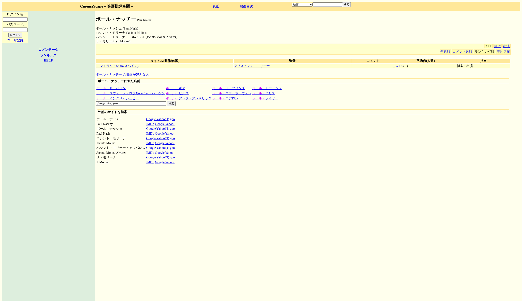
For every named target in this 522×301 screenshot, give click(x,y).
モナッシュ (267, 88)
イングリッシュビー (117, 98)
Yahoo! (170, 124)
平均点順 (503, 51)
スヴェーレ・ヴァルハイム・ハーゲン (130, 93)
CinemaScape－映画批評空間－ (107, 6)
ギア (175, 88)
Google (151, 119)
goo (172, 119)
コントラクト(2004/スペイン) (117, 66)
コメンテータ (48, 49)
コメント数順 (462, 51)
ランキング (48, 55)
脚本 (497, 46)
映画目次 (246, 6)
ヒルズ (177, 93)
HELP (48, 60)
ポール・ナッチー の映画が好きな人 (122, 74)
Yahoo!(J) (162, 119)
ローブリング (228, 88)
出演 (506, 46)
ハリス (263, 93)
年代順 (445, 51)
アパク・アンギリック (188, 98)
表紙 (215, 6)
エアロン (225, 98)
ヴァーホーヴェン (231, 93)
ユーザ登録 (15, 40)
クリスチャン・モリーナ (252, 66)
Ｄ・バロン (111, 88)
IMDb (150, 124)
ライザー (265, 98)
